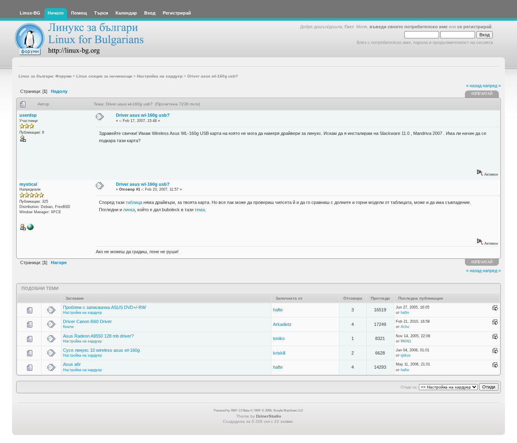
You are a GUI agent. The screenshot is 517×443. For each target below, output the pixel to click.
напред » (492, 85)
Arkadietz (282, 324)
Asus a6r (72, 364)
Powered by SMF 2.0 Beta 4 (233, 410)
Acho (405, 327)
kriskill (279, 353)
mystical (28, 184)
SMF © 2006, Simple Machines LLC (278, 410)
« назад (473, 85)
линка (129, 209)
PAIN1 (406, 341)
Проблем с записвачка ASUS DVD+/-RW (104, 307)
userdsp (28, 115)
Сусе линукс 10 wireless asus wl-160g (101, 350)
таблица (134, 202)
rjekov (406, 355)
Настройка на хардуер (82, 313)
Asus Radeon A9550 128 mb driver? (98, 336)
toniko (279, 338)
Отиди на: (409, 387)
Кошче (68, 327)
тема (200, 209)
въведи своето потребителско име (409, 26)
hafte (278, 309)
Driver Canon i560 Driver (87, 321)
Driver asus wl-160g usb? (143, 115)
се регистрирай (474, 26)
